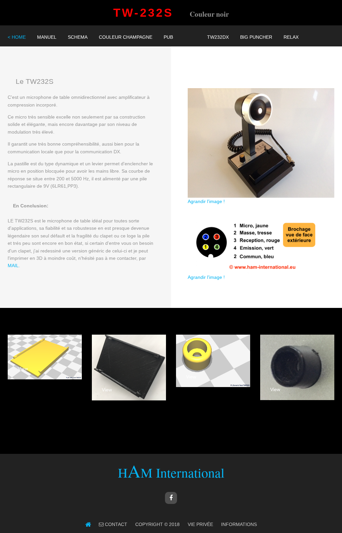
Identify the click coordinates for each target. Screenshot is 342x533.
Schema (78, 37)
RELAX (291, 37)
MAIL (13, 265)
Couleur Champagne (125, 37)
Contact (115, 524)
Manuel (46, 37)
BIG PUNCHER (256, 37)
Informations (239, 524)
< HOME (17, 37)
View (23, 368)
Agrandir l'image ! (206, 201)
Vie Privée (200, 524)
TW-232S (150, 12)
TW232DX (218, 37)
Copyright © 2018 (157, 524)
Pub (168, 37)
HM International (171, 472)
